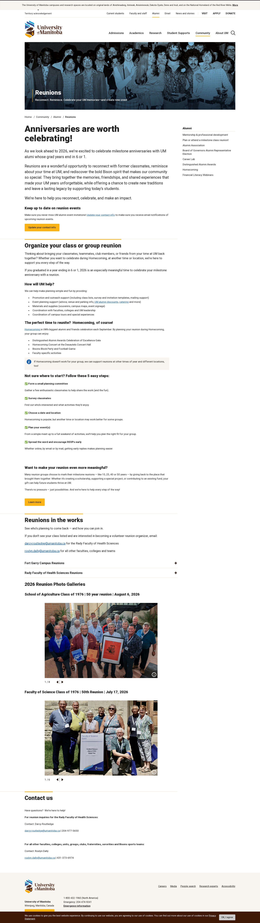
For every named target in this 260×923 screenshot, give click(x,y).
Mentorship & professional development (205, 134)
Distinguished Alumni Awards (199, 164)
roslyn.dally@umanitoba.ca (42, 551)
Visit (205, 13)
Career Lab (189, 159)
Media (173, 886)
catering (124, 301)
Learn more (34, 502)
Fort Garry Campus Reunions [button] (44, 563)
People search (188, 886)
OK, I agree (227, 917)
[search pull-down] (233, 33)
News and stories (185, 13)
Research (155, 33)
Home (28, 116)
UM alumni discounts (106, 301)
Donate (230, 13)
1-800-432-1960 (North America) (80, 898)
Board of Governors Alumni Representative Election (207, 152)
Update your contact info (101, 214)
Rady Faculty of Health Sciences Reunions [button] (54, 573)
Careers (162, 886)
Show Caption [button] (154, 674)
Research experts (208, 886)
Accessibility (228, 886)
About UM (222, 33)
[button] (57, 682)
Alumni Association (194, 145)
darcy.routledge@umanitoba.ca (45, 543)
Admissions (116, 33)
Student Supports (178, 33)
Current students (115, 13)
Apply (216, 13)
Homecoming (33, 329)
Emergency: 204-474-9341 (77, 902)
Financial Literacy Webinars (198, 174)
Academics (136, 33)
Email (167, 13)
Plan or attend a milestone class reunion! (206, 139)
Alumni (155, 13)
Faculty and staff (138, 13)
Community (203, 33)
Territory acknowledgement (38, 13)
